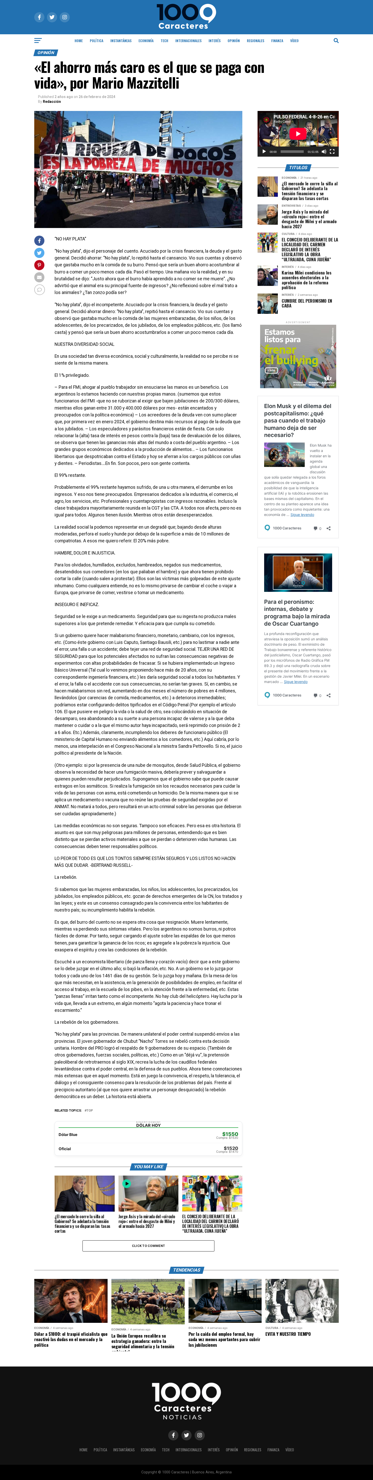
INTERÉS (215, 40)
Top (90, 1110)
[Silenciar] (324, 151)
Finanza (277, 40)
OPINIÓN (234, 40)
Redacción (52, 102)
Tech (164, 40)
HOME (79, 40)
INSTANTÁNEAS (120, 40)
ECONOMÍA (146, 40)
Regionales (255, 40)
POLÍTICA (96, 40)
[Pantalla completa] (332, 151)
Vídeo (294, 40)
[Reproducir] (264, 151)
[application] (298, 134)
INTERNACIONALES (188, 40)
